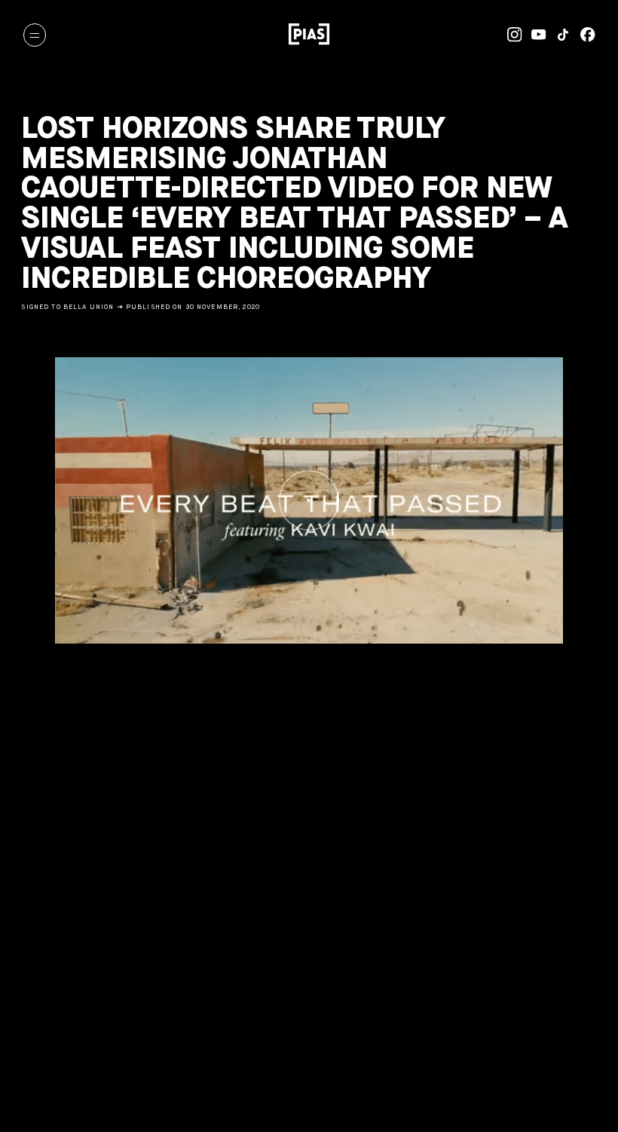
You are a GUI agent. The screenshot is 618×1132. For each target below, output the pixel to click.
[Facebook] (583, 34)
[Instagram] (509, 34)
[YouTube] (534, 34)
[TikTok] (558, 34)
